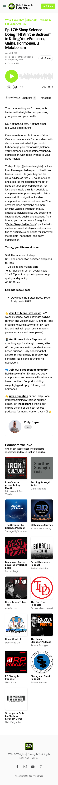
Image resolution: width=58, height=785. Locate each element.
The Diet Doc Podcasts (38, 603)
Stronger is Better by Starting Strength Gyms (15, 716)
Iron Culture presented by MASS (12, 485)
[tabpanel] (29, 261)
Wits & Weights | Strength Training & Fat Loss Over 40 (24, 6)
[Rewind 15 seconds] (9, 87)
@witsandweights (32, 166)
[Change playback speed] (21, 87)
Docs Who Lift (13, 639)
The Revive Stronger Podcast (41, 640)
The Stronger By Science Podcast (15, 526)
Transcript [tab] (45, 97)
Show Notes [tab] (13, 97)
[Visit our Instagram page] (25, 766)
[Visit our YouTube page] (32, 766)
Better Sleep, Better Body (21, 224)
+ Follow (48, 6)
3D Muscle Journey (42, 525)
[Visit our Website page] (40, 766)
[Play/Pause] (11, 76)
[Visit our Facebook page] (17, 766)
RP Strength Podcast (12, 677)
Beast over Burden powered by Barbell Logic (16, 565)
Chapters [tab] (28, 97)
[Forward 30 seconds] (15, 87)
